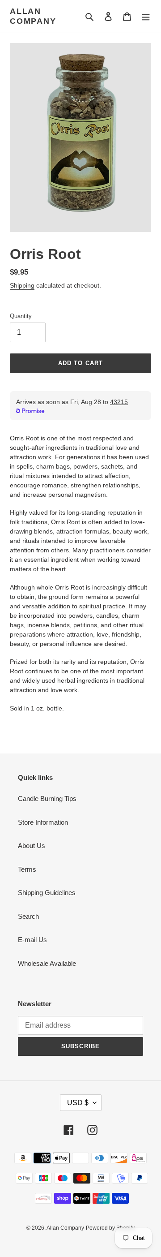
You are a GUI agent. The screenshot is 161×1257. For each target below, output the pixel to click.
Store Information (43, 822)
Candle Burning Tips (47, 798)
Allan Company (33, 16)
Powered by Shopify (110, 1228)
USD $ (78, 1102)
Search (28, 916)
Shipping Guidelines (47, 892)
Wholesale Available (47, 963)
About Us (31, 845)
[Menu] (145, 16)
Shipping (22, 285)
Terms (27, 869)
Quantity (21, 316)
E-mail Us (32, 939)
